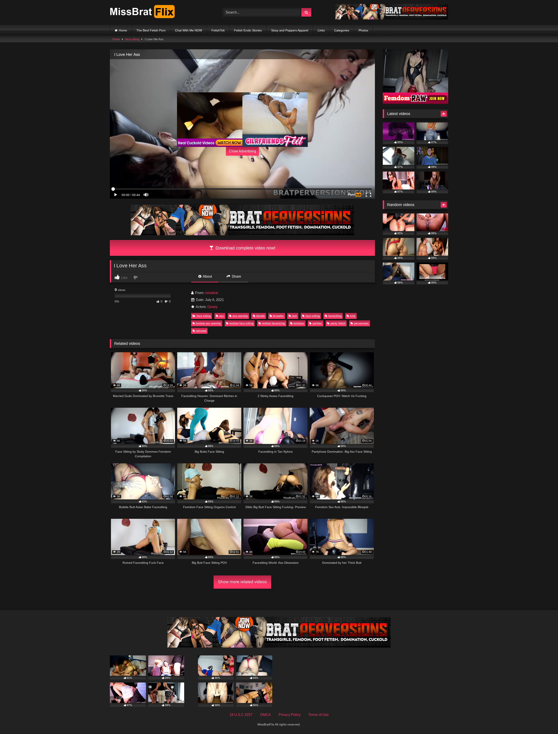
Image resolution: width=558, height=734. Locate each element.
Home (123, 30)
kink (352, 316)
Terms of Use (318, 715)
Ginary (212, 307)
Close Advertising (242, 151)
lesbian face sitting (241, 323)
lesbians (299, 323)
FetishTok (218, 30)
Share (236, 276)
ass (221, 316)
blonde (260, 316)
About (207, 276)
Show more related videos (242, 581)
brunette (278, 316)
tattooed (201, 330)
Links (321, 30)
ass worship (240, 316)
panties (317, 323)
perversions (361, 323)
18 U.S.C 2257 (241, 715)
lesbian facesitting (273, 323)
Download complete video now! (245, 248)
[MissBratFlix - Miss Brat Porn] (142, 12)
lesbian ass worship (208, 323)
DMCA (265, 715)
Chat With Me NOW (188, 30)
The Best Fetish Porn (151, 30)
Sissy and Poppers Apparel (289, 30)
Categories (341, 30)
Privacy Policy (290, 715)
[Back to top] (544, 721)
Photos (363, 30)
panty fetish (337, 323)
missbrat (211, 293)
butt (294, 316)
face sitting (132, 39)
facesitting (334, 316)
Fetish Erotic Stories (248, 30)
